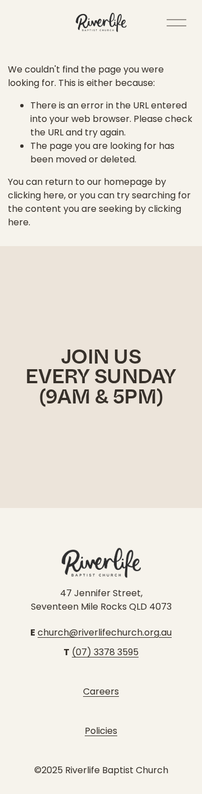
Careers (101, 691)
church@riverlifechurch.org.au (105, 632)
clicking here (36, 195)
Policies (101, 730)
